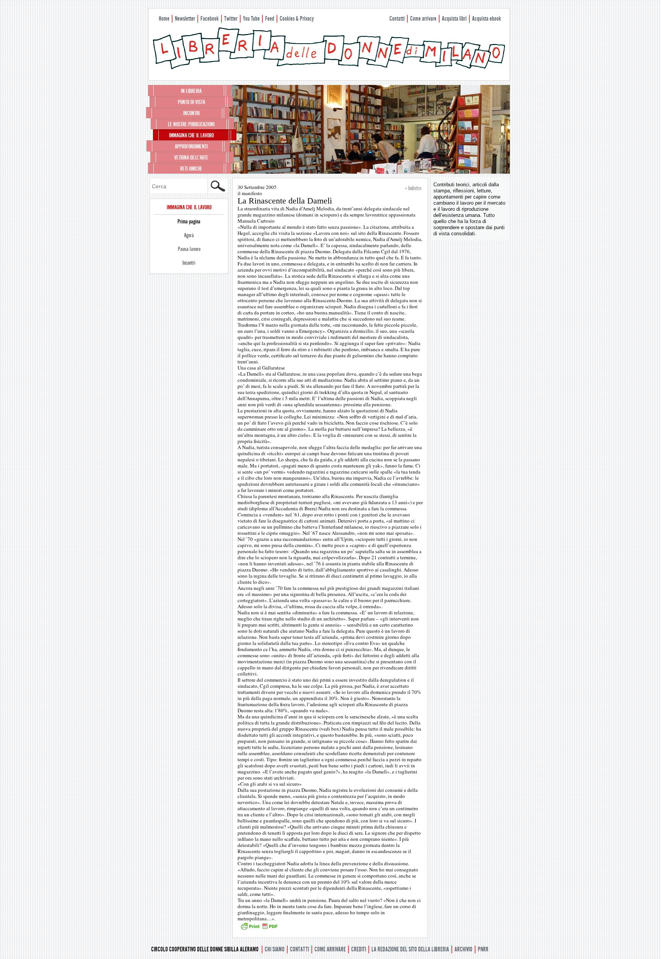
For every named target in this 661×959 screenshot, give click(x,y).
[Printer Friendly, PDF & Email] (259, 928)
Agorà (189, 235)
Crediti (358, 949)
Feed (269, 18)
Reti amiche (191, 169)
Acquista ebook (486, 18)
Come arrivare (423, 18)
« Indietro (413, 188)
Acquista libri (454, 18)
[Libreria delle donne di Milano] (329, 67)
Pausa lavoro (189, 249)
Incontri (191, 113)
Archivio (463, 949)
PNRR (483, 949)
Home (164, 18)
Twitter (231, 18)
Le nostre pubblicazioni (191, 124)
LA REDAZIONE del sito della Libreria (410, 949)
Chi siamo (275, 949)
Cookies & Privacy (297, 18)
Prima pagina (188, 221)
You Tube (251, 18)
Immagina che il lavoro (191, 135)
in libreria (191, 91)
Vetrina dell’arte (191, 158)
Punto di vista (191, 102)
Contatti (397, 18)
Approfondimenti (191, 146)
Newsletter (185, 18)
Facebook (209, 18)
